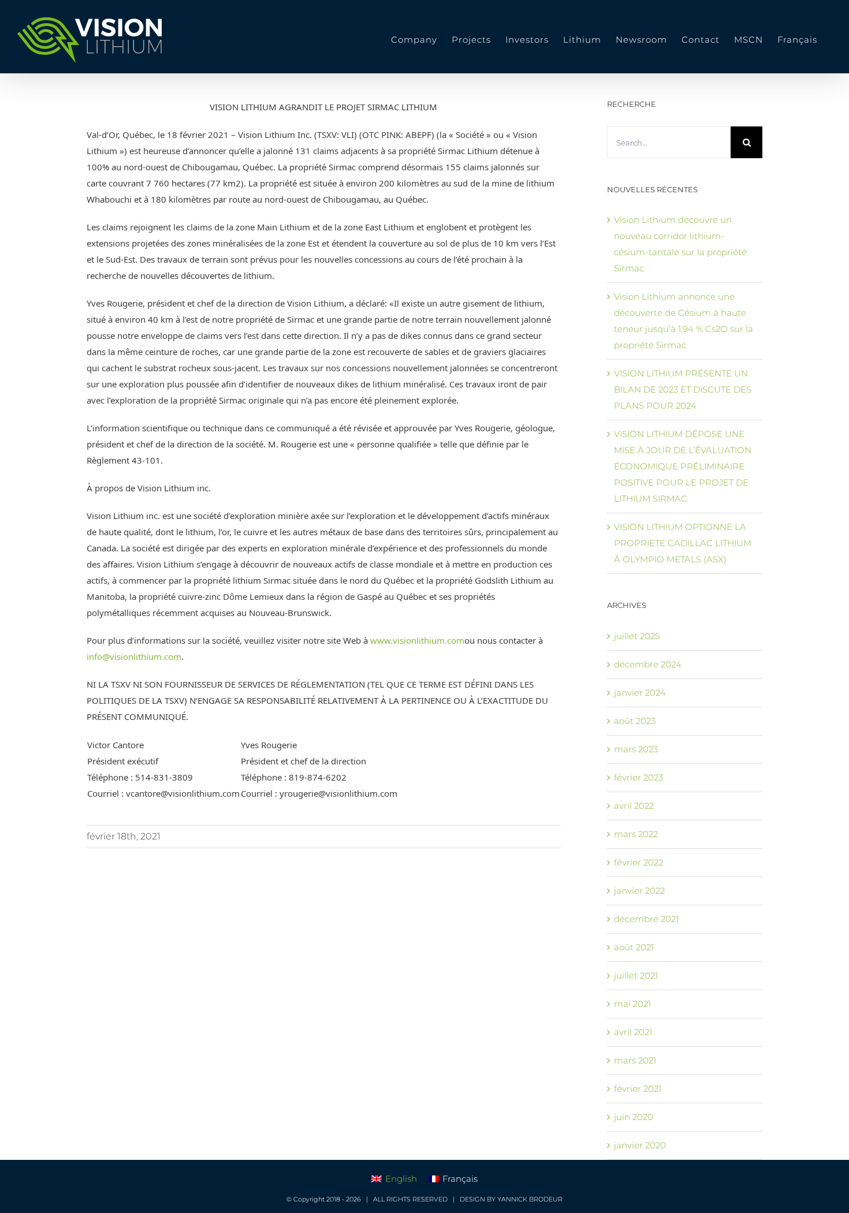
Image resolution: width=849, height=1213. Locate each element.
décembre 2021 (646, 918)
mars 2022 (636, 833)
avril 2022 (634, 805)
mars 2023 (636, 749)
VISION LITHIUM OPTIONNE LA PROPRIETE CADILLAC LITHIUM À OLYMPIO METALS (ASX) (682, 543)
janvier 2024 (640, 692)
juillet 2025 (637, 635)
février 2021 (637, 1088)
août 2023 (635, 720)
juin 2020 (633, 1116)
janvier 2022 (639, 890)
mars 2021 (635, 1060)
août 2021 (634, 947)
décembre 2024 (648, 664)
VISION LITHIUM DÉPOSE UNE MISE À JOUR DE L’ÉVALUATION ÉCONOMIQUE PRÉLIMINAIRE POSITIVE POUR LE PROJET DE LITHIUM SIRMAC (682, 466)
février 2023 (638, 777)
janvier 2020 (640, 1145)
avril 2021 (633, 1032)
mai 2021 (632, 1003)
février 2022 (638, 862)
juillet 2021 (636, 975)
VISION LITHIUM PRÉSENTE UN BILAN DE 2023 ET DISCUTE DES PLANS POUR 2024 (682, 389)
